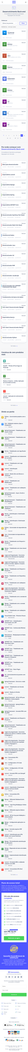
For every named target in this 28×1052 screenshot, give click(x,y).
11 (10, 138)
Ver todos (13, 405)
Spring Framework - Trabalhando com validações (15, 507)
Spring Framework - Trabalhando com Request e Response (15, 725)
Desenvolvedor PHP (9, 265)
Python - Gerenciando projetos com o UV (15, 417)
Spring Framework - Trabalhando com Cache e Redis (15, 431)
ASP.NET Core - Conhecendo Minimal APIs (15, 628)
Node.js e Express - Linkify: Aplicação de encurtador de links (13, 381)
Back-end (6, 1009)
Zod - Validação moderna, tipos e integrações (14, 424)
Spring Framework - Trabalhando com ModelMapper (15, 500)
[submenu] (16, 1000)
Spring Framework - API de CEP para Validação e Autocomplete (15, 698)
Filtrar (23, 23)
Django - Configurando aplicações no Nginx (15, 823)
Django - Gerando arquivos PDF (13, 829)
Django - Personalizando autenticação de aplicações (15, 842)
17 (17, 138)
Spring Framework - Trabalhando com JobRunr (15, 438)
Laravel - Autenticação (11, 468)
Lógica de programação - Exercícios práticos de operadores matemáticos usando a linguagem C (15, 780)
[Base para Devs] (11, 558)
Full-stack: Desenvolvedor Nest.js (13, 327)
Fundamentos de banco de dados (13, 297)
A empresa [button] (13, 1017)
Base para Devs (7, 1003)
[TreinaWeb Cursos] (14, 2)
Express (15, 67)
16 (15, 138)
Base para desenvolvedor (10, 164)
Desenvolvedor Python (10, 337)
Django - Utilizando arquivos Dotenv (15, 810)
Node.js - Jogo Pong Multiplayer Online (15, 804)
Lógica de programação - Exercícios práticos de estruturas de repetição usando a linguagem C (14, 742)
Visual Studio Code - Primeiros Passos (15, 615)
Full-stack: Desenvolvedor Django (13, 307)
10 (7, 138)
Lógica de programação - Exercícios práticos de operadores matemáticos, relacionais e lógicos (15, 589)
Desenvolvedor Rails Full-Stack (12, 225)
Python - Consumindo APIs (12, 794)
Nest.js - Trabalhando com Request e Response (15, 542)
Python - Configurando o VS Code (14, 768)
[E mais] (9, 638)
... (11, 136)
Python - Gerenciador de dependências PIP (15, 528)
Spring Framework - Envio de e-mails (15, 681)
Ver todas (13, 346)
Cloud (18, 1006)
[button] (10, 1040)
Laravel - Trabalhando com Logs (13, 463)
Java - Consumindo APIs (11, 757)
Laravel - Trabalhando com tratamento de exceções (15, 457)
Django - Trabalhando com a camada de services (15, 604)
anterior (4, 136)
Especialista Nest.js (9, 317)
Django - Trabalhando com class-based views (15, 549)
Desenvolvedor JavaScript (11, 275)
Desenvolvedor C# (8, 255)
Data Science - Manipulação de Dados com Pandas (15, 635)
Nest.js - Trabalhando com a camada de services (15, 597)
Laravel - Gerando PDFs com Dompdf (15, 773)
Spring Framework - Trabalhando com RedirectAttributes (15, 445)
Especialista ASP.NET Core (11, 205)
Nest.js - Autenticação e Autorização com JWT (15, 514)
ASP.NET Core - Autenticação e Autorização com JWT (13, 621)
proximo (20, 138)
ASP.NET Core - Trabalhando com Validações (14, 663)
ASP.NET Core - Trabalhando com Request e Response (14, 656)
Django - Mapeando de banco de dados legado (15, 849)
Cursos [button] (13, 1000)
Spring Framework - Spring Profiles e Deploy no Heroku (15, 705)
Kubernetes (11, 79)
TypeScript (11, 33)
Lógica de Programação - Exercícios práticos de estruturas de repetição (14, 555)
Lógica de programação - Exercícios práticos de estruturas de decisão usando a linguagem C (14, 750)
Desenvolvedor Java (9, 245)
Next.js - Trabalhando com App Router (15, 451)
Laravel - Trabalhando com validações (15, 487)
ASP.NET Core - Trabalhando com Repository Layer (14, 642)
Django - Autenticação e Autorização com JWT (15, 521)
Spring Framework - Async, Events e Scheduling (15, 493)
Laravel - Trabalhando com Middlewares (12, 481)
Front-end (6, 1006)
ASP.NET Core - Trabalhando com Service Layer (14, 649)
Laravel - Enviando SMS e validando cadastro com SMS (14, 862)
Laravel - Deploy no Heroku (12, 692)
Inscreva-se (14, 994)
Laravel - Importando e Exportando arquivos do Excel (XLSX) (14, 788)
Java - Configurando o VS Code (13, 762)
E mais (19, 1012)
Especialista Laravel (9, 174)
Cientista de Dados (8, 235)
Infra (5, 1013)
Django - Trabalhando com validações (15, 610)
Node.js (12, 44)
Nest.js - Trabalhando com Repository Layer (15, 576)
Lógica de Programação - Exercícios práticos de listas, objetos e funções (15, 562)
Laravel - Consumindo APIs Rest (13, 869)
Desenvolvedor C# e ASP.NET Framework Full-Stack (12, 286)
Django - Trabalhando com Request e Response (15, 569)
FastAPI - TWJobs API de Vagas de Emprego (12, 366)
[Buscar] (2, 2)
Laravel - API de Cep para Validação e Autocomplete (15, 816)
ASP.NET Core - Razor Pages (12, 669)
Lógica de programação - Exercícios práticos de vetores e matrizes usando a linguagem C (15, 733)
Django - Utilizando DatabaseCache (14, 799)
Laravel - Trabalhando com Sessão (14, 687)
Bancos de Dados (21, 1003)
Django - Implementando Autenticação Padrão (15, 855)
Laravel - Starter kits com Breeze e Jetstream (14, 474)
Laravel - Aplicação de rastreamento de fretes (13, 396)
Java (14, 56)
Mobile (5, 1012)
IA (17, 1009)
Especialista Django (9, 184)
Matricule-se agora (14, 938)
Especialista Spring (8, 195)
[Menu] (25, 2)
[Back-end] (23, 31)
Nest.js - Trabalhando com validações (15, 582)
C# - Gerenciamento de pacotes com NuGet (15, 675)
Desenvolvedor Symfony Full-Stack (14, 215)
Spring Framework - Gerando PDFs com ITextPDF (15, 712)
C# (10, 102)
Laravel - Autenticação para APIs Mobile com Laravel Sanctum (14, 835)
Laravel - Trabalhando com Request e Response (15, 718)
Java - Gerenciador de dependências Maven (15, 535)
